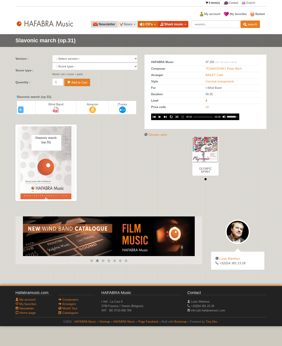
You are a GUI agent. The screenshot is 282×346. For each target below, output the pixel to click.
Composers (69, 299)
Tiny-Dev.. (212, 321)
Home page (27, 312)
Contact (233, 2)
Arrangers (68, 304)
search (252, 24)
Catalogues (69, 312)
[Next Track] (165, 117)
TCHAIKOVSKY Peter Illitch (224, 68)
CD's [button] (149, 24)
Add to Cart (79, 82)
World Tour (69, 308)
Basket (259, 14)
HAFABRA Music (85, 321)
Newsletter (106, 24)
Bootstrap (180, 321)
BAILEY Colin (214, 75)
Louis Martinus (229, 258)
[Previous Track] (154, 117)
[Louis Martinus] (238, 231)
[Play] (21, 110)
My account (211, 14)
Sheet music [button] (173, 24)
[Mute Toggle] (224, 117)
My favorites (238, 14)
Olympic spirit (157, 134)
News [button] (128, 24)
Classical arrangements (220, 81)
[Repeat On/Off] (171, 117)
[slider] (233, 116)
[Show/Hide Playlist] (182, 117)
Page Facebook (148, 321)
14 (207, 107)
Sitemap (104, 321)
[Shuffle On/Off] (177, 117)
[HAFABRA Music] (109, 236)
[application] (21, 109)
